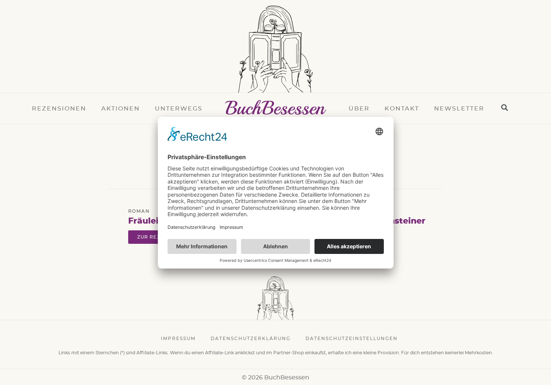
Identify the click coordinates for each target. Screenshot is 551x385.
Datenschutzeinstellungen (351, 338)
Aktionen (120, 109)
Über (359, 109)
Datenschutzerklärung (250, 338)
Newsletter (459, 109)
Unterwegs (178, 109)
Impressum (178, 338)
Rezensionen (59, 109)
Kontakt (402, 109)
